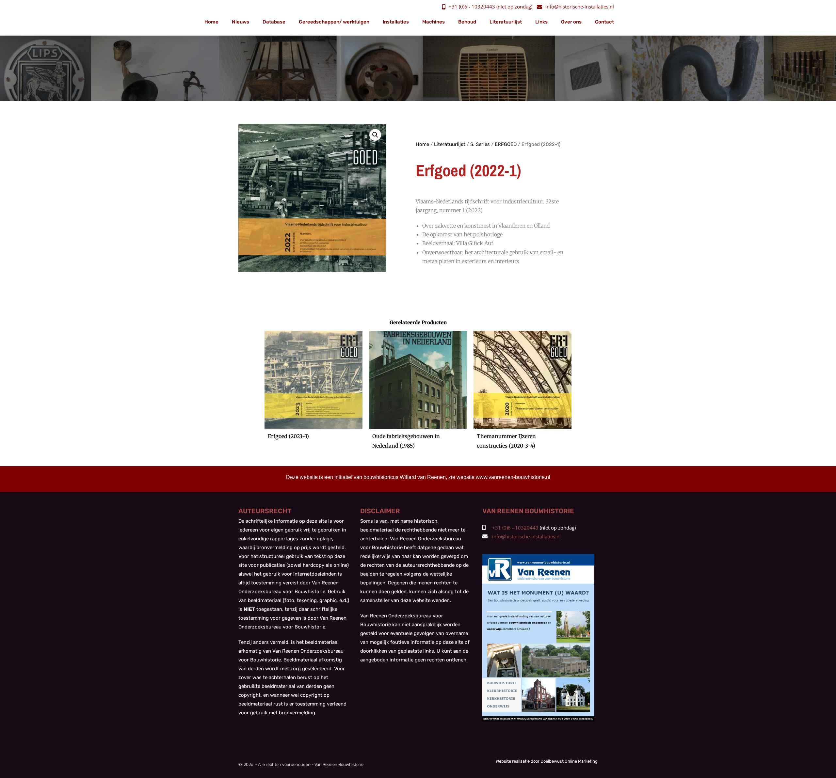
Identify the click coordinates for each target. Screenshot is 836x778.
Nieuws (240, 22)
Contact (604, 22)
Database (274, 22)
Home (211, 22)
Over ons (571, 22)
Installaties (396, 22)
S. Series (480, 144)
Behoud (467, 22)
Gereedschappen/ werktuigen (334, 22)
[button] (375, 135)
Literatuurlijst (506, 22)
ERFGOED (506, 144)
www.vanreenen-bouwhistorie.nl (513, 477)
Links (541, 22)
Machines (433, 22)
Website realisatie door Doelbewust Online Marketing (547, 761)
